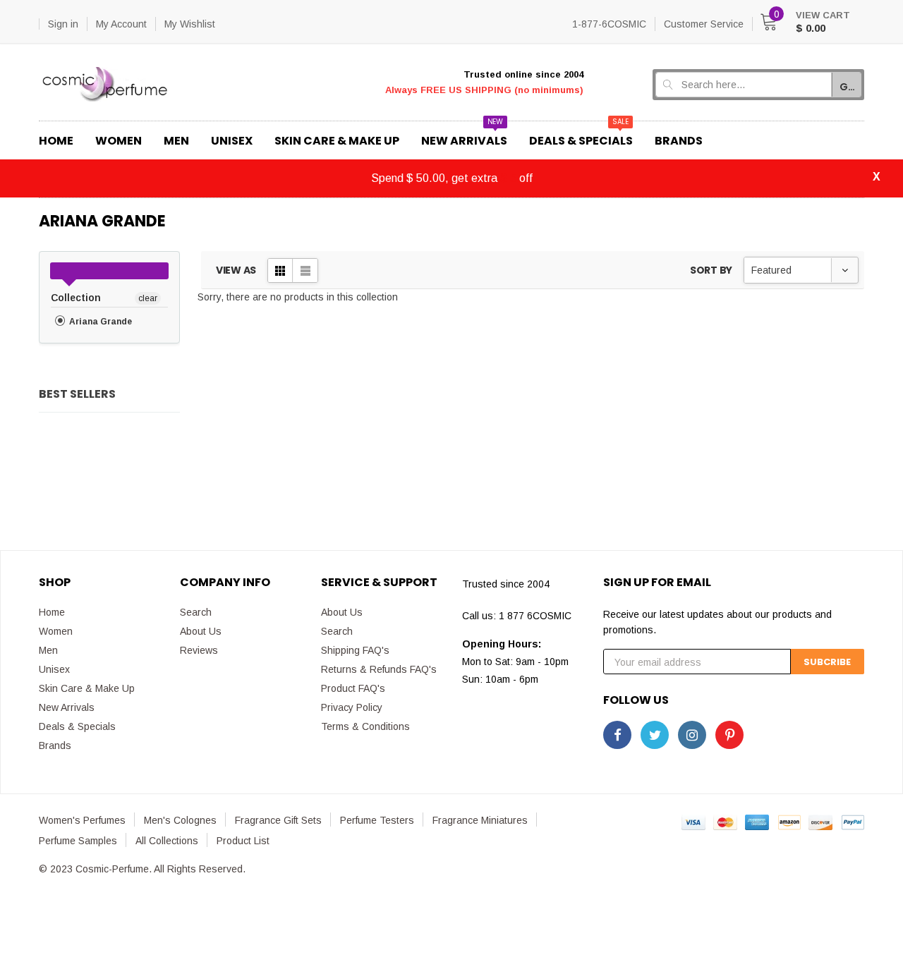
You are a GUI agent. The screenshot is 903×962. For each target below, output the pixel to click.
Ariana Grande (99, 322)
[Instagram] (692, 735)
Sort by (711, 270)
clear (147, 298)
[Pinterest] (729, 735)
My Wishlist (189, 24)
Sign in (63, 24)
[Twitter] (655, 735)
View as (236, 270)
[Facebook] (617, 735)
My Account (121, 24)
